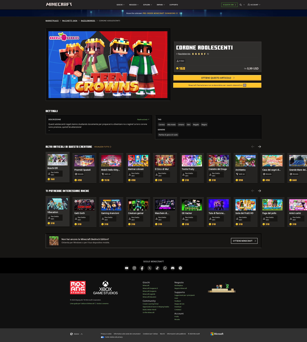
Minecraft (146, 285)
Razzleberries (88, 21)
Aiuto (176, 298)
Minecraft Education (149, 297)
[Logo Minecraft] (59, 5)
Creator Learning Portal (150, 304)
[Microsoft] (217, 333)
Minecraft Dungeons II (150, 288)
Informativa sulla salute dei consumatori (127, 334)
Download (177, 307)
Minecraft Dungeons (149, 291)
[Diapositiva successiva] (259, 146)
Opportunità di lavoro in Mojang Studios (156, 307)
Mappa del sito (179, 304)
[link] (126, 268)
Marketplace (52, 21)
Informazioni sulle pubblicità (176, 334)
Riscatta (177, 319)
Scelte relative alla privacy (114, 337)
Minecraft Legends (149, 294)
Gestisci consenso (103, 303)
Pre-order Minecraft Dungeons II (160, 13)
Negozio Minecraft (180, 288)
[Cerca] (243, 5)
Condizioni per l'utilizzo (150, 334)
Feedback (177, 301)
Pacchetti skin (69, 21)
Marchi (162, 334)
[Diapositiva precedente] (252, 146)
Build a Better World (149, 310)
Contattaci (177, 310)
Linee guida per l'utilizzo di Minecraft (82, 303)
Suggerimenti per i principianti (184, 295)
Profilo (176, 317)
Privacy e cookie (106, 334)
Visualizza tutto (101, 147)
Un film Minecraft (148, 312)
